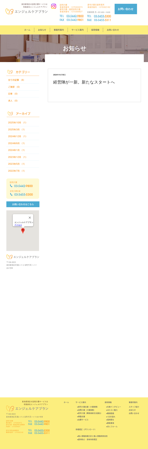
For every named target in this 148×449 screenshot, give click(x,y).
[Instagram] (53, 6)
